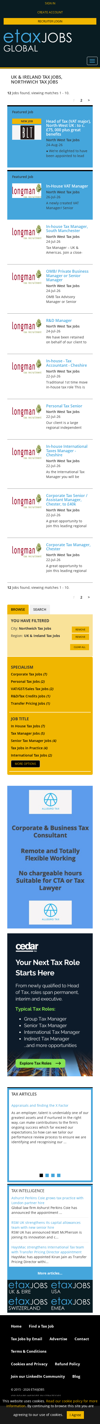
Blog (76, 1376)
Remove (80, 629)
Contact (82, 1338)
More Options (25, 764)
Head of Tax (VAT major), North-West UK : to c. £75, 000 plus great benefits (68, 128)
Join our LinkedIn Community (38, 1376)
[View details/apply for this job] (26, 132)
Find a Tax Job (41, 1326)
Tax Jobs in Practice (29, 748)
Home (16, 1326)
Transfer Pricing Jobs (30, 703)
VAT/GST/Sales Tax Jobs (32, 688)
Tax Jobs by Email (26, 1338)
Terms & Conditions (28, 1351)
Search (39, 609)
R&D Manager (59, 320)
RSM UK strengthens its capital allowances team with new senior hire (46, 1225)
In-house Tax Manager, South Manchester (67, 229)
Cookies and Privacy (29, 1363)
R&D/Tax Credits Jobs (30, 696)
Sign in (50, 3)
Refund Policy (67, 1363)
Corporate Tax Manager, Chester (68, 547)
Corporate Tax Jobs (29, 674)
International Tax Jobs (31, 755)
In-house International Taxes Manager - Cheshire (66, 451)
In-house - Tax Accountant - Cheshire (66, 363)
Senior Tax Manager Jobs (33, 740)
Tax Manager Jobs (28, 733)
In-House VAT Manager (67, 186)
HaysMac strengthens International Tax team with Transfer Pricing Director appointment (47, 1249)
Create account (50, 12)
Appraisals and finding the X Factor (39, 1105)
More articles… (50, 1273)
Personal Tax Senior (64, 406)
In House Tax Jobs (28, 726)
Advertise (58, 1338)
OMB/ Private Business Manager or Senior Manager (67, 275)
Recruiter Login (50, 21)
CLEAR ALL (79, 647)
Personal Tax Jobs (28, 681)
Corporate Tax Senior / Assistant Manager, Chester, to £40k (66, 500)
